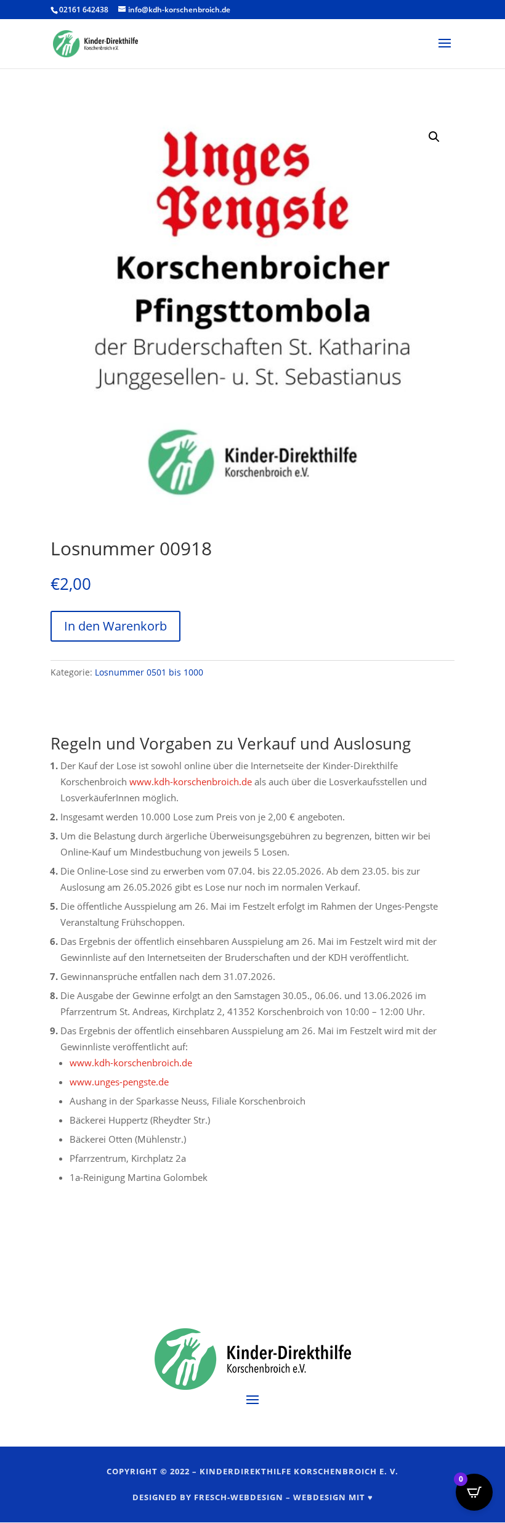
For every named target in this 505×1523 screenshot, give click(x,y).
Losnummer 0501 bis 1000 (149, 672)
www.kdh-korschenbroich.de (190, 781)
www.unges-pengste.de (119, 1082)
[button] (434, 137)
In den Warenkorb (115, 626)
